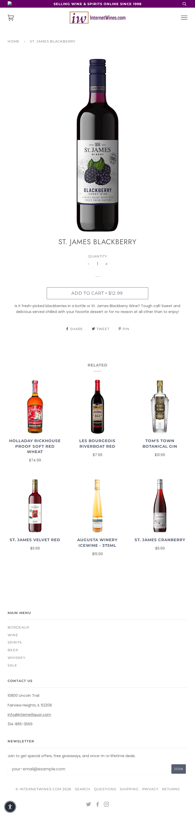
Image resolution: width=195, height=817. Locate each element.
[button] (10, 807)
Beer (13, 650)
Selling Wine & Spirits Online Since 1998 (98, 4)
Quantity (97, 256)
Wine (13, 635)
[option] (97, 145)
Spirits (15, 642)
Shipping (129, 789)
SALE (12, 665)
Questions (105, 789)
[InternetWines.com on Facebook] (97, 805)
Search (82, 789)
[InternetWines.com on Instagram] (106, 805)
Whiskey (16, 658)
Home (14, 41)
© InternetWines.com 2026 (43, 789)
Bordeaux (18, 627)
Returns (171, 789)
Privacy (150, 789)
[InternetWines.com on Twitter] (88, 805)
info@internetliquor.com (29, 714)
